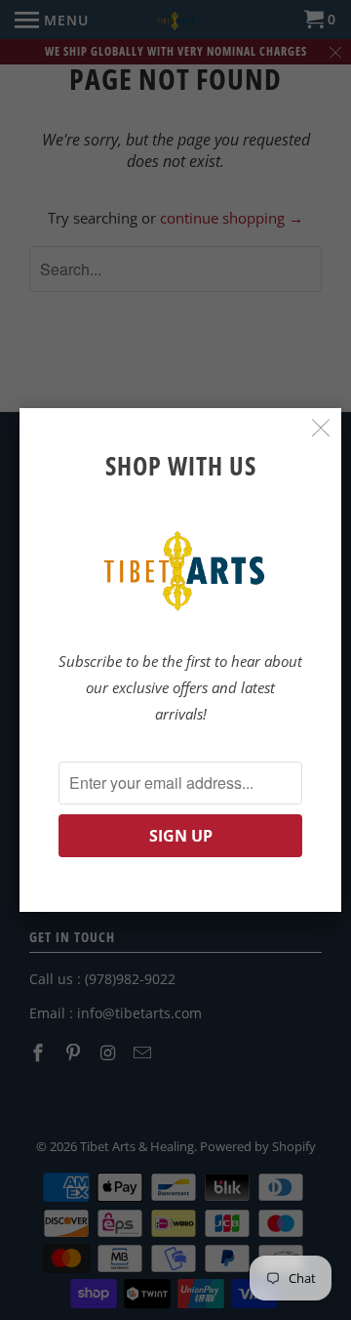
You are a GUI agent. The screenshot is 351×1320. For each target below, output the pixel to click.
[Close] (321, 428)
